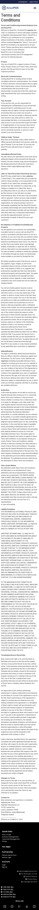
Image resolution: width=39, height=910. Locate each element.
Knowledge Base (22, 2)
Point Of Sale (6, 835)
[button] (35, 8)
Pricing (4, 841)
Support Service (33, 2)
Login (4, 865)
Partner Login (6, 857)
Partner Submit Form (9, 855)
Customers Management (11, 839)
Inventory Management (10, 837)
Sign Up (4, 867)
